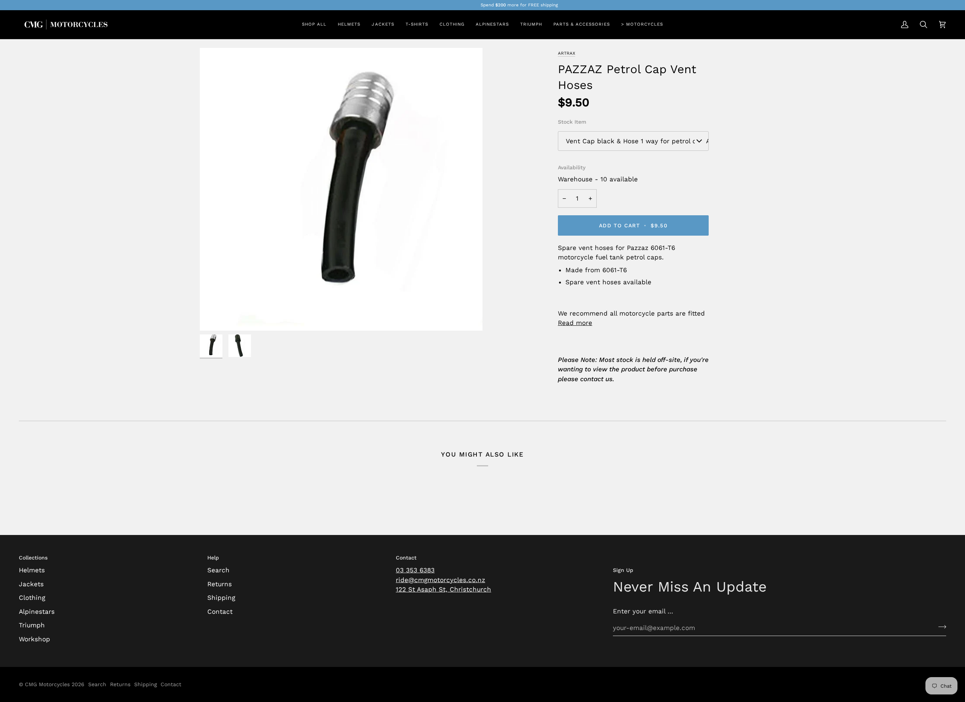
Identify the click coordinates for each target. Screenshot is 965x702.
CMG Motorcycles (47, 684)
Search (218, 570)
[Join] (940, 627)
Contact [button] (406, 558)
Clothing (32, 597)
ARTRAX (566, 53)
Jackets (31, 584)
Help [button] (213, 558)
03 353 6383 (415, 570)
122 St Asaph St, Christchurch (443, 589)
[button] (349, 24)
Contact (220, 611)
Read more (575, 322)
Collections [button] (33, 558)
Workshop (34, 639)
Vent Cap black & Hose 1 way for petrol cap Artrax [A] (637, 141)
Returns (219, 584)
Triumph (32, 625)
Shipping (221, 597)
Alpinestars (37, 611)
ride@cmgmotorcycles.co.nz (440, 580)
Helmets (32, 570)
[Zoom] (214, 316)
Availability (571, 167)
